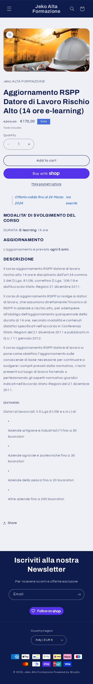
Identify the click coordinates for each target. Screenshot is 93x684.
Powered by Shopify (67, 672)
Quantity (9, 135)
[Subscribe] (79, 594)
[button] (9, 9)
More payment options (46, 184)
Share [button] (12, 523)
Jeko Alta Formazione (38, 672)
